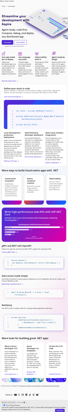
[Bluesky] (37, 394)
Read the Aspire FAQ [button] (9, 81)
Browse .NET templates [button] (31, 373)
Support (50, 407)
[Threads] (33, 394)
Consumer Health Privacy (10, 407)
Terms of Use (17, 409)
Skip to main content (7, 1)
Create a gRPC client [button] (8, 252)
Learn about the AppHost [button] (12, 97)
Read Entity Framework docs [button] (11, 284)
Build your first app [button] (10, 161)
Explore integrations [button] (52, 163)
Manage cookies (7, 409)
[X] (19, 394)
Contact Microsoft (42, 407)
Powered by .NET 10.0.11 (27, 407)
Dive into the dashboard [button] (33, 157)
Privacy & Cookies (60, 407)
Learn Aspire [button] (20, 42)
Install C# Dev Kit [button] (55, 374)
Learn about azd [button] (10, 374)
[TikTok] (29, 394)
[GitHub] (22, 394)
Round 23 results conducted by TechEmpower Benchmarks (39, 386)
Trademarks (26, 409)
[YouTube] (15, 394)
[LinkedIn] (26, 394)
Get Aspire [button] (7, 42)
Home (3, 6)
